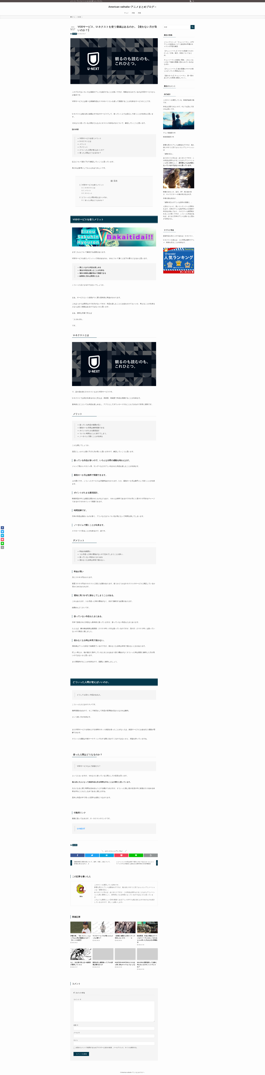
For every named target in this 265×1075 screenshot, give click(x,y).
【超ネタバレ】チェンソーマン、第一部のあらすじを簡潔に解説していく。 (178, 77)
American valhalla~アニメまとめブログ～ (132, 7)
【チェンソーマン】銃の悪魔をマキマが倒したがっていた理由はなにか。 (178, 70)
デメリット (88, 193)
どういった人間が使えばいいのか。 (95, 197)
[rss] (190, 1)
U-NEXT (81, 828)
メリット (88, 190)
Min (81, 896)
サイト (75, 1040)
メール (76, 1032)
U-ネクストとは (90, 188)
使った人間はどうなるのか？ (94, 200)
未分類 (74, 33)
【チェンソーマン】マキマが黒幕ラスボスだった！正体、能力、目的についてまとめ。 (178, 53)
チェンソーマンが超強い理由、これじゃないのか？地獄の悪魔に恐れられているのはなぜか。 (178, 62)
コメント (77, 999)
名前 (75, 1025)
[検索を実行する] (192, 27)
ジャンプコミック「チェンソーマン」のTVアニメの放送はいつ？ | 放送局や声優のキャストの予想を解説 (179, 44)
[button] (77, 855)
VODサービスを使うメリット (93, 185)
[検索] (193, 1)
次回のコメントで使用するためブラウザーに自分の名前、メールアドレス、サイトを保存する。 (107, 1047)
